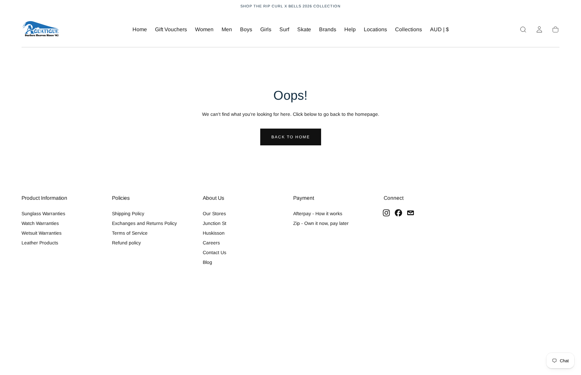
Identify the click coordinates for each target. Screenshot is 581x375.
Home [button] (139, 29)
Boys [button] (246, 29)
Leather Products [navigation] (40, 242)
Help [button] (350, 29)
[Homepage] (41, 29)
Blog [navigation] (207, 262)
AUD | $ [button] (439, 29)
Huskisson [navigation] (214, 233)
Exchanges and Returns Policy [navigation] (144, 223)
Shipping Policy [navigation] (128, 213)
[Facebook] (398, 213)
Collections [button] (408, 29)
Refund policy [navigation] (126, 242)
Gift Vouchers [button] (171, 29)
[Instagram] (386, 213)
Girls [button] (265, 29)
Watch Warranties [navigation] (40, 223)
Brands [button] (327, 29)
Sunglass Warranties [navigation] (43, 213)
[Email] (410, 213)
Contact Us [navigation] (214, 252)
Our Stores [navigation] (214, 213)
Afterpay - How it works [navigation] (317, 213)
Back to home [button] (290, 137)
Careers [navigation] (211, 242)
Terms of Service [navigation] (130, 233)
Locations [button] (375, 29)
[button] (439, 31)
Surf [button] (284, 29)
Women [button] (204, 29)
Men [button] (227, 29)
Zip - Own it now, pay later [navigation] (321, 223)
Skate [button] (304, 29)
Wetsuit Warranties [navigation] (42, 233)
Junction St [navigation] (214, 223)
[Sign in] (539, 30)
